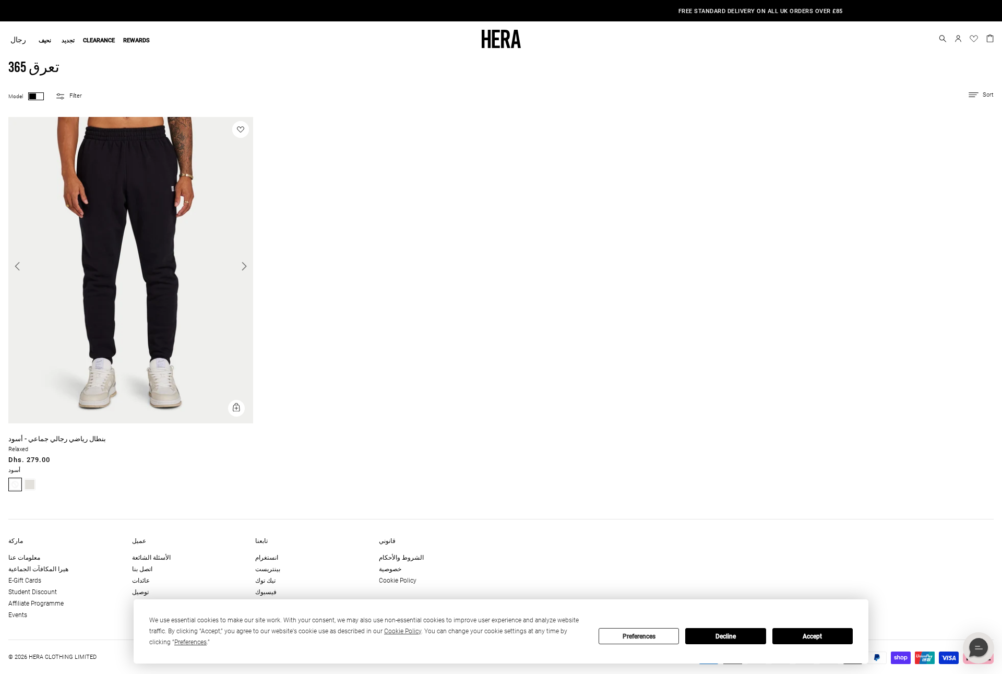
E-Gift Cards (24, 580)
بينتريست (267, 569)
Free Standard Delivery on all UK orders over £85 (501, 11)
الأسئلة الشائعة (151, 557)
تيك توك (265, 580)
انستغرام (266, 557)
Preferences (639, 636)
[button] (943, 38)
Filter (75, 95)
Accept (812, 636)
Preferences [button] (190, 642)
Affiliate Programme (36, 603)
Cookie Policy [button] (402, 631)
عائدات (141, 580)
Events (17, 615)
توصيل (140, 592)
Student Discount (32, 592)
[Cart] (990, 37)
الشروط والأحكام (401, 557)
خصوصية (390, 569)
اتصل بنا (142, 569)
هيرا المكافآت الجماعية (38, 569)
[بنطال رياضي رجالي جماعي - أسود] (130, 421)
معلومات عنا (24, 557)
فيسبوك (266, 592)
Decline (725, 636)
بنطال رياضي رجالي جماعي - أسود (57, 439)
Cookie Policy (397, 580)
